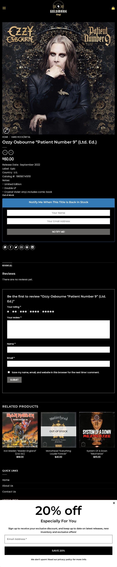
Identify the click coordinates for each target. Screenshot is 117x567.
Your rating (14, 306)
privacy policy (65, 559)
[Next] (114, 438)
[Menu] (4, 8)
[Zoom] (6, 131)
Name (11, 343)
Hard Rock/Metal (20, 137)
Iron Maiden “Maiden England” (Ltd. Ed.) (20, 452)
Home (5, 137)
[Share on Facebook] (10, 247)
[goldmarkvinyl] (58, 8)
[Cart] (113, 8)
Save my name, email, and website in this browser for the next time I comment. (55, 372)
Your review (14, 317)
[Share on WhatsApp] (5, 247)
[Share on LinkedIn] (32, 247)
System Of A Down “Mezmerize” (97, 452)
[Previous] (2, 438)
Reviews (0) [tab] (7, 265)
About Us (7, 485)
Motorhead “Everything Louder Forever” (58, 452)
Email (11, 358)
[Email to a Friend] (21, 247)
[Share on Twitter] (16, 247)
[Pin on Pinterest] (27, 247)
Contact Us (9, 491)
